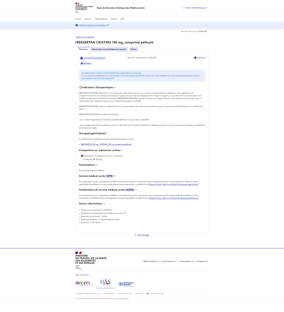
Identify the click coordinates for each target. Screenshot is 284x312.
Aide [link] (122, 19)
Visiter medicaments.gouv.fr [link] (196, 8)
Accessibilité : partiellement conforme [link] (87, 294)
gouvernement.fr (168, 261)
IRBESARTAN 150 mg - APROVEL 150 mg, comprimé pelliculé (106, 144)
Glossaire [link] (88, 19)
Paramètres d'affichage (156, 294)
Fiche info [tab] (83, 49)
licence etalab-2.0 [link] (120, 298)
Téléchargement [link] (101, 19)
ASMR (129, 189)
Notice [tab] (133, 49)
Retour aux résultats (85, 37)
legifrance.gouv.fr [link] (150, 261)
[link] (121, 7)
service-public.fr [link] (185, 261)
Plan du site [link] (139, 294)
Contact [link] (114, 19)
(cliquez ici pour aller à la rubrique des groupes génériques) (173, 184)
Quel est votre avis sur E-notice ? (93, 25)
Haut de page (143, 234)
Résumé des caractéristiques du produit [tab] (109, 49)
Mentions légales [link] (109, 294)
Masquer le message (207, 25)
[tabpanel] (142, 141)
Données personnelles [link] (125, 294)
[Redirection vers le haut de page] (115, 87)
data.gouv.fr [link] (201, 261)
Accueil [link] (78, 19)
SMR (109, 176)
